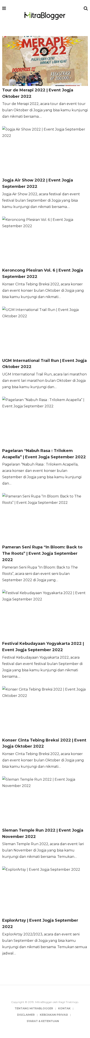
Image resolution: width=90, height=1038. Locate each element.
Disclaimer (26, 1014)
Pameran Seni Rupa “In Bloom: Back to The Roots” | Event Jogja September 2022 (42, 553)
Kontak (64, 1008)
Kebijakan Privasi (54, 1014)
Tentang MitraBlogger (34, 1008)
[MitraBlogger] (44, 16)
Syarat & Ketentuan (43, 1021)
